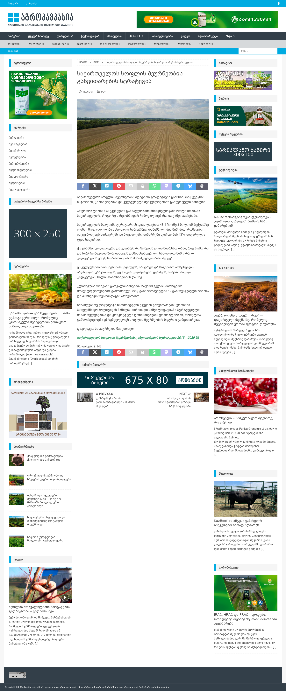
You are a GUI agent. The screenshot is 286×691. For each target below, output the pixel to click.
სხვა (229, 36)
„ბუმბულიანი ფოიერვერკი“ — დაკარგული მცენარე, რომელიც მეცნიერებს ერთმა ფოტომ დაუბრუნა (245, 320)
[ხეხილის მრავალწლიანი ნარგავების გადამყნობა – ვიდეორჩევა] (40, 585)
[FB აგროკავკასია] (278, 3)
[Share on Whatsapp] (155, 186)
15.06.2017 (88, 91)
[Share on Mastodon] (166, 186)
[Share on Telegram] (178, 186)
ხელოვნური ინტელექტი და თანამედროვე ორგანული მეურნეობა (46, 521)
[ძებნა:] (258, 50)
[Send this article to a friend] (131, 186)
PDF (103, 91)
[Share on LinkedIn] (107, 186)
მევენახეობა (84, 44)
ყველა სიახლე (38, 36)
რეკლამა (13, 3)
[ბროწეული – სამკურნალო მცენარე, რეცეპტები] (245, 396)
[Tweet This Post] (95, 186)
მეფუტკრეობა (162, 44)
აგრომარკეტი (208, 36)
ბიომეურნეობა (162, 36)
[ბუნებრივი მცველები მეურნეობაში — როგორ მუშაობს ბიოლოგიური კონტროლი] (16, 499)
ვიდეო (185, 36)
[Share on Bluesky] (190, 186)
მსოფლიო (114, 36)
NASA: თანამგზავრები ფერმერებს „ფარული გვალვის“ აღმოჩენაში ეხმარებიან (242, 221)
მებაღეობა (14, 44)
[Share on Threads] (202, 186)
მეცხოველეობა (137, 44)
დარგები (63, 36)
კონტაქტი (31, 3)
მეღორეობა (206, 44)
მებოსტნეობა (36, 44)
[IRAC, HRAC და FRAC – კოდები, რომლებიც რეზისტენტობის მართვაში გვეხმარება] (245, 593)
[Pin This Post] (119, 186)
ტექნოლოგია (90, 36)
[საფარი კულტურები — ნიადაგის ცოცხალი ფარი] (16, 541)
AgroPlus (137, 36)
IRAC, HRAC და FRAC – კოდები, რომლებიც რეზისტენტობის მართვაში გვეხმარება (245, 619)
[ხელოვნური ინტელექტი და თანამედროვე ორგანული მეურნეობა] (16, 521)
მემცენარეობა (60, 44)
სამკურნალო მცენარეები (236, 370)
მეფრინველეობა (110, 44)
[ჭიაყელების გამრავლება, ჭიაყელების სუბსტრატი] (16, 460)
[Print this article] (142, 186)
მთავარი (14, 36)
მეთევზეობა (184, 44)
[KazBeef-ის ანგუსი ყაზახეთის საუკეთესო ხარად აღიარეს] (245, 499)
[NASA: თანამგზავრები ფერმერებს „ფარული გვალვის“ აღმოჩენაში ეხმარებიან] (245, 195)
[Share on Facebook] (83, 186)
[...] (30, 363)
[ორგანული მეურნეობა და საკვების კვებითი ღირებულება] (16, 479)
